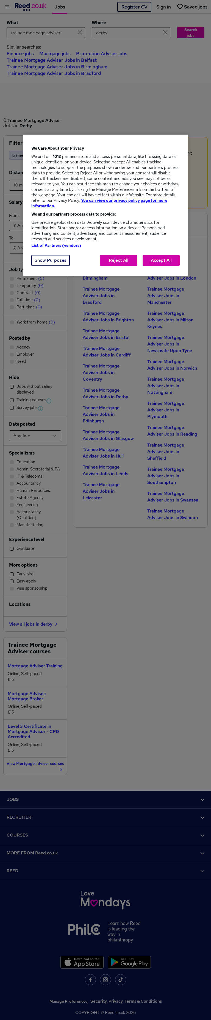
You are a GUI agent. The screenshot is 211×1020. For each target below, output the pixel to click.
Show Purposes (50, 260)
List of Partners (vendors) (56, 245)
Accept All (161, 260)
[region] (105, 205)
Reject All (118, 260)
